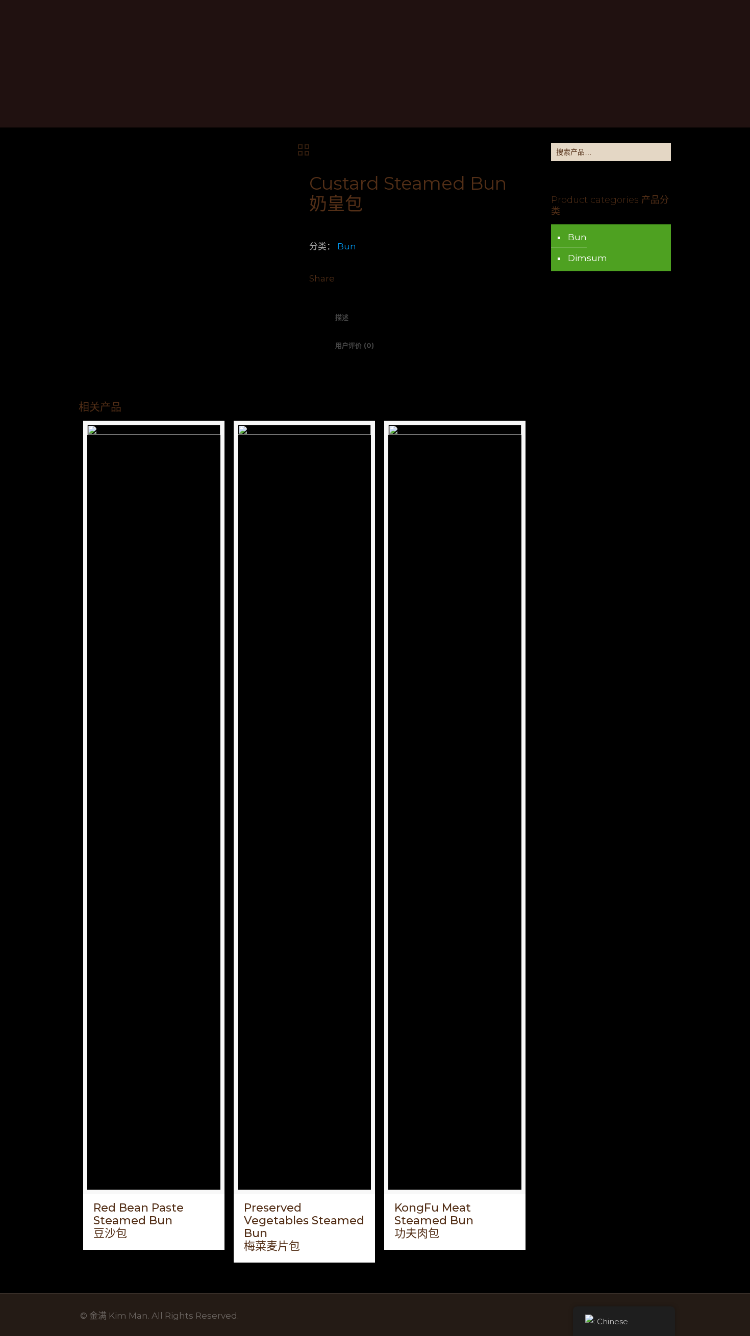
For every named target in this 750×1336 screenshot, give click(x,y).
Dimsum (587, 258)
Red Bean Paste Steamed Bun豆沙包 (138, 1220)
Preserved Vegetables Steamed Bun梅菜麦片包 (304, 1227)
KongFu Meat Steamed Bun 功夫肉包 (433, 1220)
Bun (346, 246)
